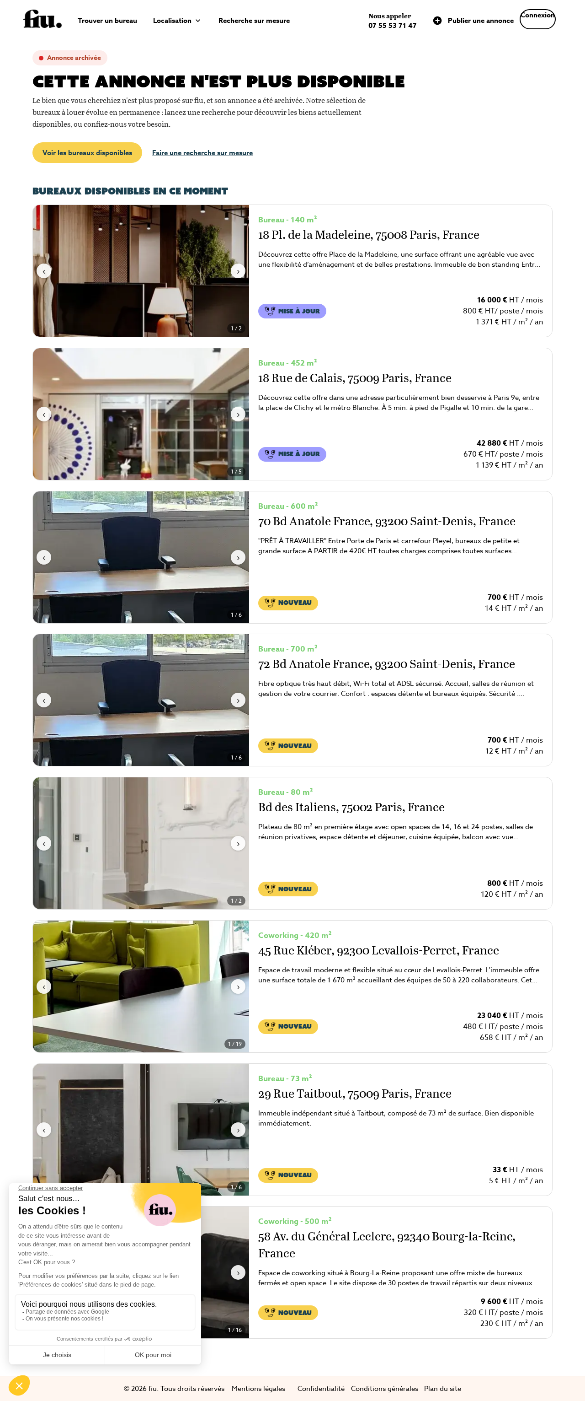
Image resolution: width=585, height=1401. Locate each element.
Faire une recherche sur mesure (202, 152)
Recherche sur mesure (254, 20)
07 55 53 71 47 (392, 25)
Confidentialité (321, 1389)
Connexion (538, 15)
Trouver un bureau (107, 20)
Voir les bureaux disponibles (87, 152)
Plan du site (442, 1389)
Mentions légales (258, 1389)
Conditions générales (384, 1389)
